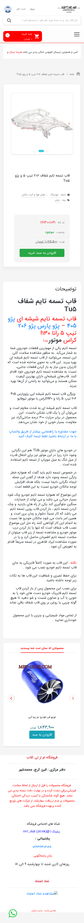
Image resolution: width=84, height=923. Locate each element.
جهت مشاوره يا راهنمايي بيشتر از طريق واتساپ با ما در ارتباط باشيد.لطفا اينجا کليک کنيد (42, 434)
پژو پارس (48, 326)
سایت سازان (36, 910)
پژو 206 (27, 326)
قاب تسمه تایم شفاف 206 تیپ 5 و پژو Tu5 (40, 74)
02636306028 (42, 847)
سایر (57, 200)
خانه (72, 74)
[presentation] (73, 698)
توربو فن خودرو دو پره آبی (42, 717)
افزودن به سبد (42, 734)
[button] (15, 123)
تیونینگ (54, 195)
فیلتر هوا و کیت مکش (33, 195)
